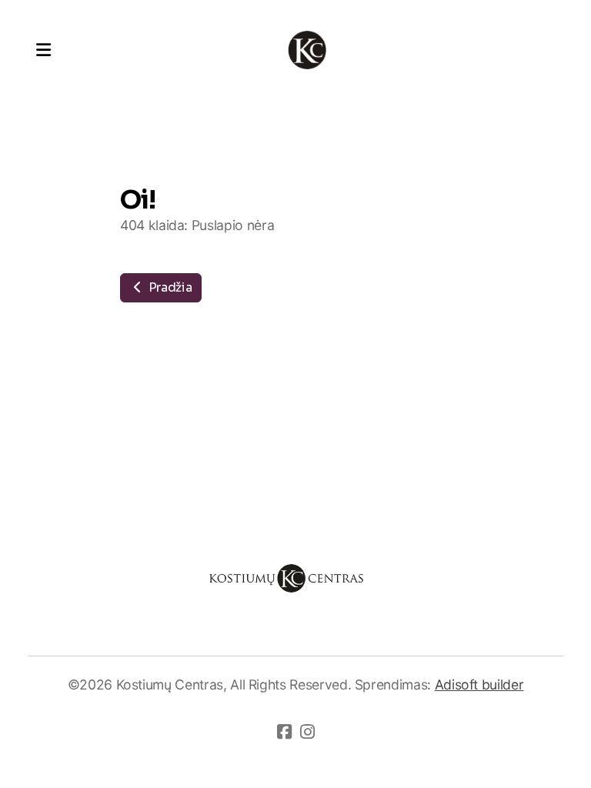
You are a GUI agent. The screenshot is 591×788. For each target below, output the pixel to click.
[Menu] (43, 50)
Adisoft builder (479, 684)
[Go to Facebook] (284, 731)
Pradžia (168, 287)
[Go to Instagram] (307, 731)
